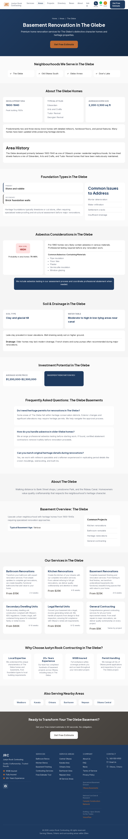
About (80, 3)
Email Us (113, 762)
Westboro (21, 702)
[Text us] (100, 2)
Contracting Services (44, 771)
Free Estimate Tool (43, 775)
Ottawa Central (104, 702)
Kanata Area (64, 763)
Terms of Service (90, 771)
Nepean (85, 702)
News (71, 3)
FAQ (84, 763)
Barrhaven (69, 702)
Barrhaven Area (65, 771)
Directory (62, 3)
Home (54, 18)
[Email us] (105, 3)
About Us (86, 759)
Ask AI (87, 4)
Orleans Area (64, 767)
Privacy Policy (88, 775)
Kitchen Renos (42, 763)
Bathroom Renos (43, 759)
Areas (40, 3)
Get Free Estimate (116, 4)
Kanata (37, 702)
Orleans (52, 702)
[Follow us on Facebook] (5, 786)
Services (30, 3)
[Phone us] (96, 3)
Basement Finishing (44, 767)
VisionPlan (87, 817)
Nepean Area (64, 775)
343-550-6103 (115, 758)
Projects (50, 3)
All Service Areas (66, 779)
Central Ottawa (65, 759)
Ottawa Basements (90, 788)
